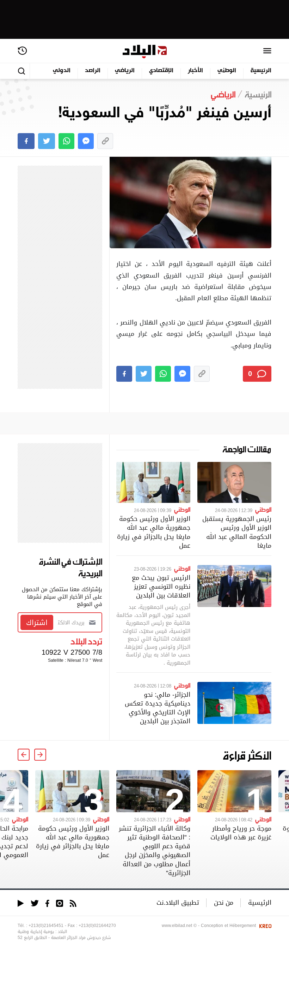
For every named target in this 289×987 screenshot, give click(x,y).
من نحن (223, 902)
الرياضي (125, 70)
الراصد (92, 70)
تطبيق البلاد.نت (177, 902)
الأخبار (195, 70)
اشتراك (37, 622)
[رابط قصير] (105, 141)
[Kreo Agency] (264, 925)
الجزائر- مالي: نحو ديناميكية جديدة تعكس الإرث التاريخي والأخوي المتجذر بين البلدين (157, 708)
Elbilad (145, 52)
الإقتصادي (161, 70)
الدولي (61, 70)
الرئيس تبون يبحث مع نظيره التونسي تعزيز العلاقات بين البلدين (161, 586)
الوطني (226, 70)
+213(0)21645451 (46, 925)
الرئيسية (261, 70)
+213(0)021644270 (97, 925)
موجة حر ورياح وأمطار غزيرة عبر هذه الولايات (240, 832)
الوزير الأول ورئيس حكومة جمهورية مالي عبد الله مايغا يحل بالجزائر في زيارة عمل (153, 532)
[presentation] (40, 755)
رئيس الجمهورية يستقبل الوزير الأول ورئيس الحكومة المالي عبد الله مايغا (236, 532)
